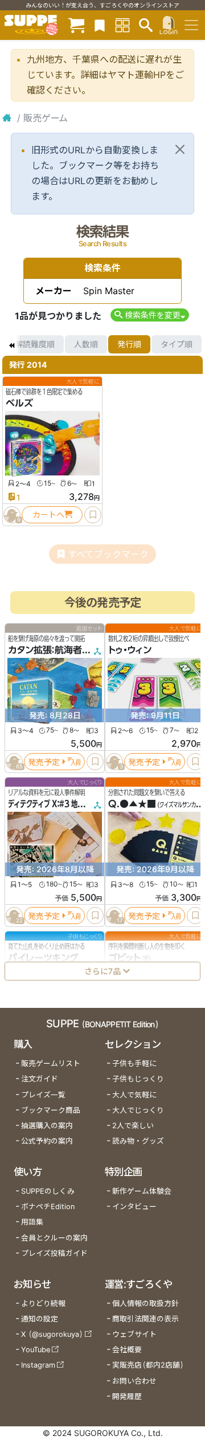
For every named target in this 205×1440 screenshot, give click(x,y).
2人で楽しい (133, 1125)
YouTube (35, 1349)
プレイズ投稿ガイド (54, 1253)
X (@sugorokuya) (52, 1334)
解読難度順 (35, 344)
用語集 (32, 1222)
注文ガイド (39, 1079)
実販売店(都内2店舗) (148, 1365)
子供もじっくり (138, 1079)
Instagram (38, 1365)
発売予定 (44, 761)
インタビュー (134, 1206)
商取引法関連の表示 (145, 1319)
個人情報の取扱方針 (145, 1303)
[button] (149, 315)
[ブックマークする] (92, 514)
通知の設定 (39, 1319)
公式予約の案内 (47, 1141)
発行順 (129, 344)
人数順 (86, 344)
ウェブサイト (134, 1334)
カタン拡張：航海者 (45, 649)
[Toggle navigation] (191, 25)
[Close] (180, 149)
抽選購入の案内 (47, 1125)
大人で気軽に (134, 1095)
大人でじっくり (138, 1110)
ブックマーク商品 (50, 1110)
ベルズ (19, 403)
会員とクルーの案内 (54, 1238)
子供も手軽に (134, 1063)
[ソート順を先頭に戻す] (11, 344)
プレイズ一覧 (43, 1095)
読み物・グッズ (138, 1141)
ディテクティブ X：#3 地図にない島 (58, 803)
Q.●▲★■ (132, 803)
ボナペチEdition (48, 1206)
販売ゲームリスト (50, 1063)
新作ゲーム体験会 (141, 1191)
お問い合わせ (134, 1381)
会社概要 (127, 1349)
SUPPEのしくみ (48, 1191)
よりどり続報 (43, 1303)
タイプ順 (176, 344)
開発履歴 (127, 1396)
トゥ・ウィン (129, 649)
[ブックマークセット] (99, 24)
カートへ (48, 514)
